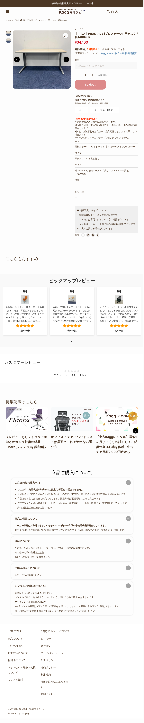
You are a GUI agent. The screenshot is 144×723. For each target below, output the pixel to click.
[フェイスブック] (83, 235)
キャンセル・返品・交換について (22, 670)
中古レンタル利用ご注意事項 (60, 610)
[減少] (78, 75)
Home (8, 20)
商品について (15, 638)
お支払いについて (18, 653)
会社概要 (46, 645)
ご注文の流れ (15, 645)
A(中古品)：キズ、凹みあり (90, 65)
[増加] (92, 75)
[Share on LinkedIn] (98, 235)
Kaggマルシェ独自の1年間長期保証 (119, 53)
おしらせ (46, 638)
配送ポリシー (31, 507)
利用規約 (46, 674)
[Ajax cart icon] (112, 11)
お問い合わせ (48, 694)
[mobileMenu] (10, 11)
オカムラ (79, 29)
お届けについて (16, 660)
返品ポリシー (48, 667)
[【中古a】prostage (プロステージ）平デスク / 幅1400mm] (65, 36)
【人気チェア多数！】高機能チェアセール (72, 3)
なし (81, 110)
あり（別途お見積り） (104, 110)
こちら (121, 49)
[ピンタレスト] (93, 235)
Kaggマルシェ (36, 708)
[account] (116, 11)
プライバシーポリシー (53, 653)
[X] (88, 235)
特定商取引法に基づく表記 (54, 684)
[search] (108, 11)
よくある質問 (15, 679)
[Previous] (38, 3)
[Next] (106, 3)
